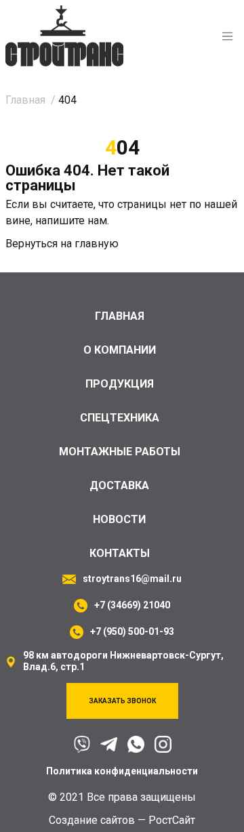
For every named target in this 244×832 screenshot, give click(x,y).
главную (97, 243)
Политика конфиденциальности (122, 771)
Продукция (119, 383)
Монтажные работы (119, 451)
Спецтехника (119, 417)
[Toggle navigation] (227, 36)
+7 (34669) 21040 (132, 605)
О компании (119, 350)
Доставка (119, 485)
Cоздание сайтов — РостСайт (122, 820)
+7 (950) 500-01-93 (132, 631)
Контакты (119, 553)
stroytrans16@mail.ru (132, 578)
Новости (119, 519)
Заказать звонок (122, 701)
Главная (119, 316)
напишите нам (71, 220)
